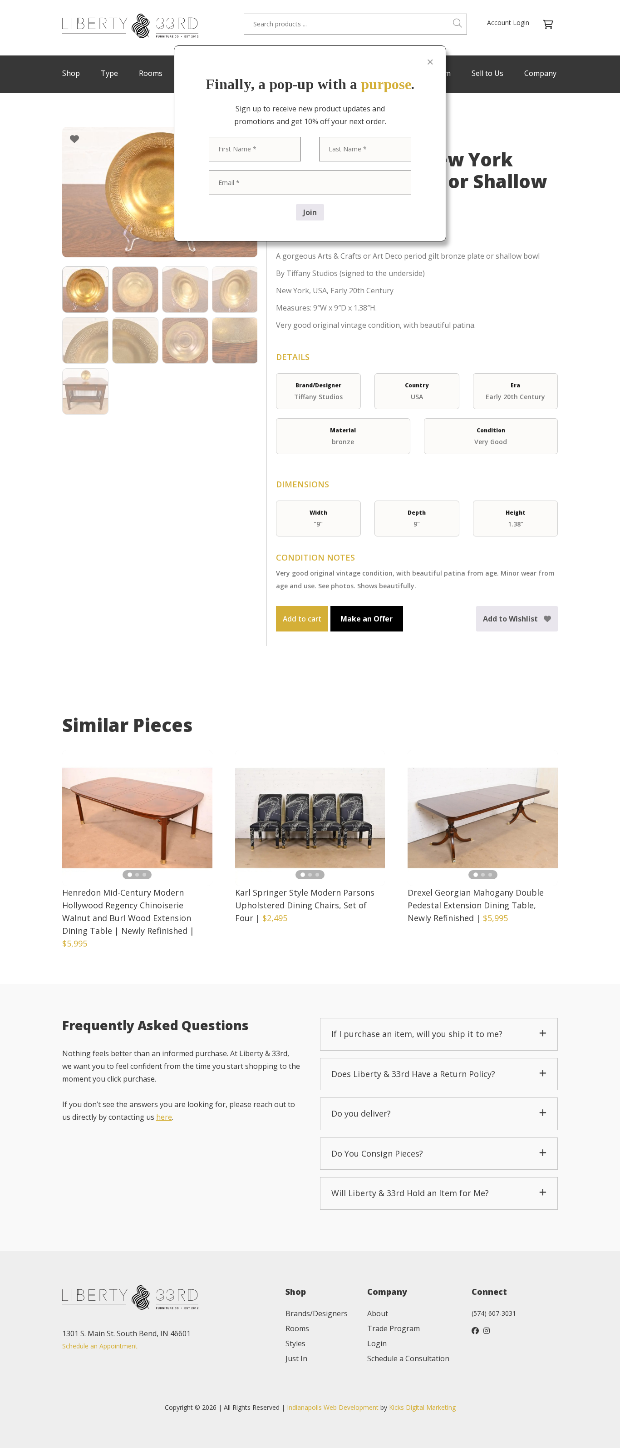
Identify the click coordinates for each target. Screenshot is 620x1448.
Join (310, 212)
